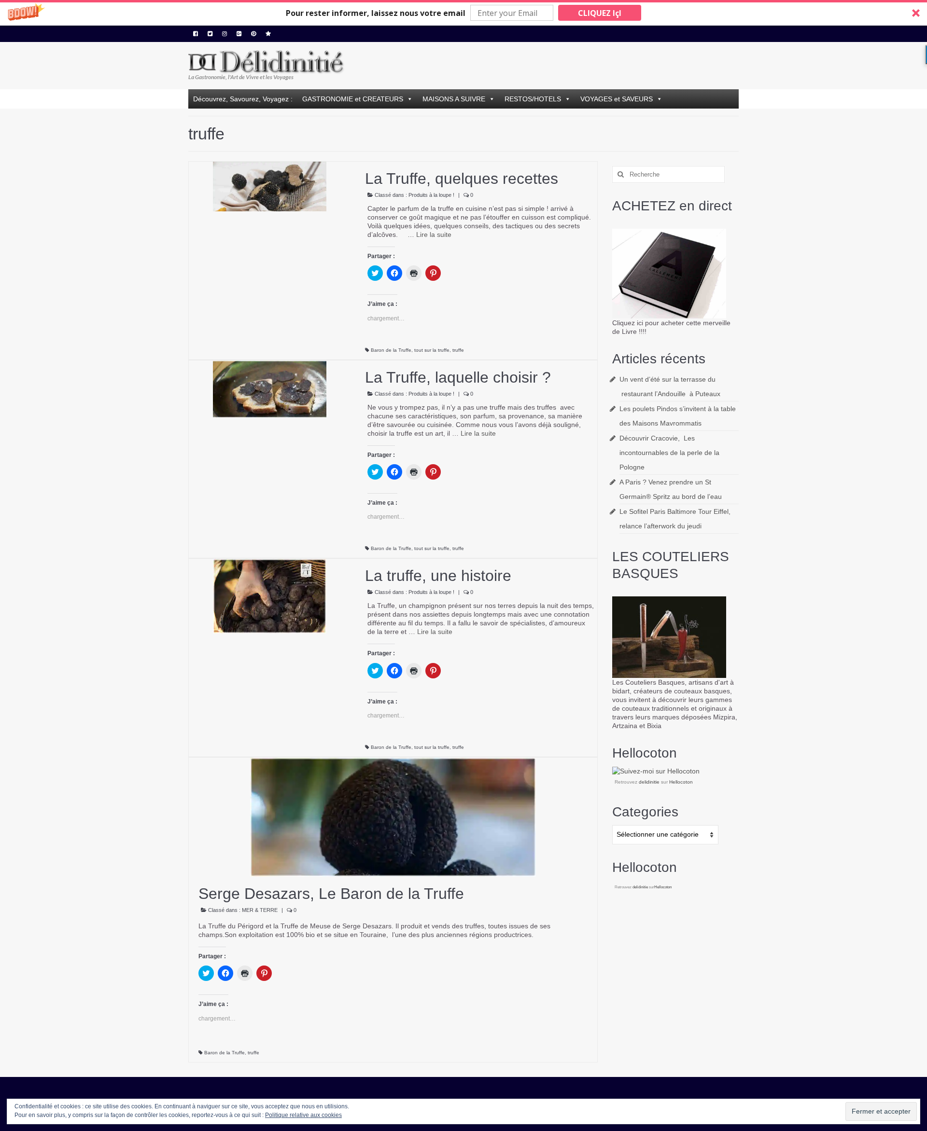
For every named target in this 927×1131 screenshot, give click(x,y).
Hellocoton (681, 782)
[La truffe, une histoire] (269, 596)
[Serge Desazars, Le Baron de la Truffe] (393, 816)
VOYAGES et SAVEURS (616, 99)
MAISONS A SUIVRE (453, 99)
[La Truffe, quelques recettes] (269, 186)
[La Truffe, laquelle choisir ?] (269, 388)
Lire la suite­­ (433, 234)
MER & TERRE (260, 910)
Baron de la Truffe (391, 350)
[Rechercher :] (668, 174)
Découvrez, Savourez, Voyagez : (243, 99)
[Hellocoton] (268, 34)
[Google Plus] (239, 34)
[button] (463, 13)
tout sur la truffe (431, 350)
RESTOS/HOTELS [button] (533, 99)
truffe (458, 350)
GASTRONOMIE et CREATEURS (352, 99)
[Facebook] (195, 34)
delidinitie (649, 782)
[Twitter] (210, 34)
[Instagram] (224, 34)
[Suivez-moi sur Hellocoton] (656, 770)
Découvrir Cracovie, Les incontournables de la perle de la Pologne (669, 452)
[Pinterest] (253, 34)
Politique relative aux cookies (303, 1115)
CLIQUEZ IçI (599, 13)
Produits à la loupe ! (431, 195)
